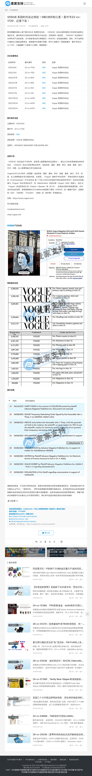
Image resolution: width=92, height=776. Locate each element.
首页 (6, 10)
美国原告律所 (74, 759)
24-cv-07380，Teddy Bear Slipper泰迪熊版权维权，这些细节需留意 (58, 679)
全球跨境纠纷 (42, 759)
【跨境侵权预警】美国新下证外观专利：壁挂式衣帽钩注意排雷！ (58, 587)
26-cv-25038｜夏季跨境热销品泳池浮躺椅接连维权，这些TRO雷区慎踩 (58, 734)
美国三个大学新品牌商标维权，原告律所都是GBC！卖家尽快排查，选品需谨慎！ (59, 697)
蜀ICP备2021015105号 (31, 768)
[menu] (84, 4)
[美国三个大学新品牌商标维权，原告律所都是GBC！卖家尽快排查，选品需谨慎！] (19, 701)
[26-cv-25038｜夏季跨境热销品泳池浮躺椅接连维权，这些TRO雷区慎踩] (19, 738)
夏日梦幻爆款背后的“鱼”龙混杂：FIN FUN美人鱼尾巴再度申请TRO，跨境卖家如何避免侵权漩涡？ (58, 642)
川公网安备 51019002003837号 (53, 768)
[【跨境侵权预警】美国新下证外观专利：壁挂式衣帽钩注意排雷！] (19, 590)
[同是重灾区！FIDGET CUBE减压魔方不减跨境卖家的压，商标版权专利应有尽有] (19, 572)
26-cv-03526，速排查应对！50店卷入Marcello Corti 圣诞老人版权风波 (57, 660)
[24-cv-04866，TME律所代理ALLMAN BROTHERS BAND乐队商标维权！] (19, 719)
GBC (44, 67)
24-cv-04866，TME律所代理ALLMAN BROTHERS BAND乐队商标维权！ (53, 716)
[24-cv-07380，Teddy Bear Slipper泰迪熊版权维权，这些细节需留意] (19, 683)
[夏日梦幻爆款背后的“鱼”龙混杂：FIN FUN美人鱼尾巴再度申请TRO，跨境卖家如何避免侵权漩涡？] (19, 646)
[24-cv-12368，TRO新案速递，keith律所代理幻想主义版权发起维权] (19, 609)
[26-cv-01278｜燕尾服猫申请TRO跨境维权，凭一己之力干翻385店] (19, 627)
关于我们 (48, 762)
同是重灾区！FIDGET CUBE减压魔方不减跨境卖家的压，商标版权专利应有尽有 (58, 568)
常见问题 (38, 762)
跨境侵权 (10, 225)
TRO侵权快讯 (33, 26)
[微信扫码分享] (36, 542)
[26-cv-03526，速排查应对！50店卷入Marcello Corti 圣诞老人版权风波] (19, 664)
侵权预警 (53, 759)
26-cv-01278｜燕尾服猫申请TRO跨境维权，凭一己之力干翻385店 (58, 624)
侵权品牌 (63, 759)
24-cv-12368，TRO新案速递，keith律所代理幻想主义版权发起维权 (58, 605)
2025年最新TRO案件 (14, 759)
